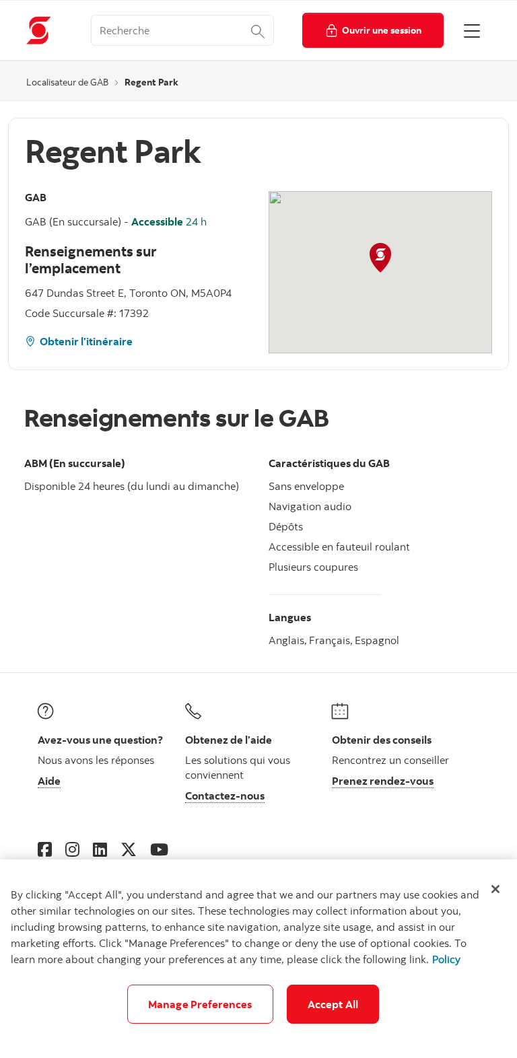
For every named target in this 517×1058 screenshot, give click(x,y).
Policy (446, 959)
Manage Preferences (200, 1004)
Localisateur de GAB (67, 82)
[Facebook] (45, 849)
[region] (258, 958)
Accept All (333, 1004)
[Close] (495, 889)
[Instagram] (72, 849)
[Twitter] (128, 849)
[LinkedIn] (100, 849)
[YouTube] (159, 849)
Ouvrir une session (381, 30)
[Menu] (472, 30)
